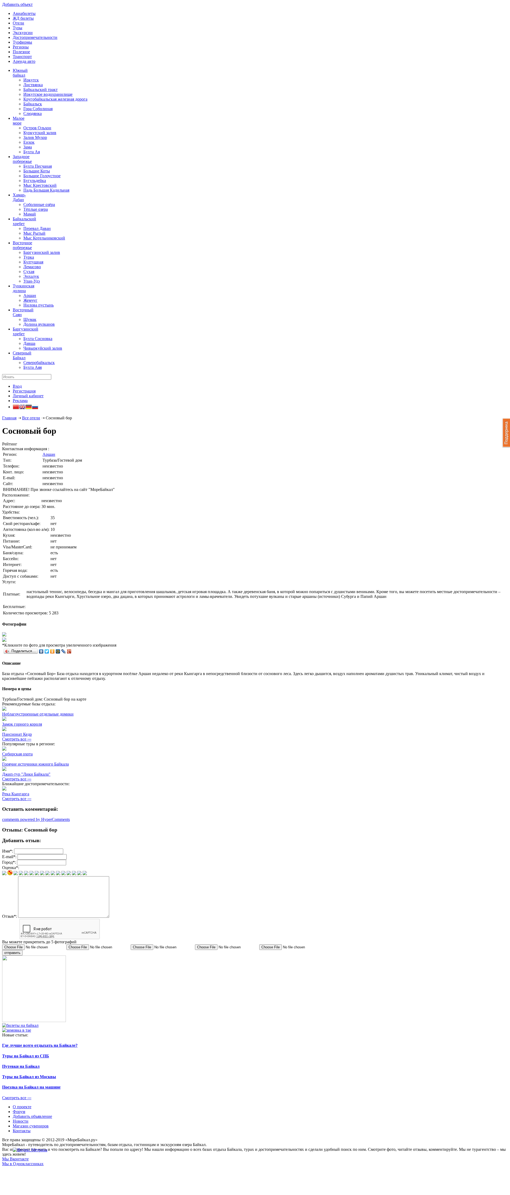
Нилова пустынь (38, 305)
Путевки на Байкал (21, 1066)
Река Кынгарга (15, 794)
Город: (9, 862)
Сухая (28, 271)
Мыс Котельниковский (44, 238)
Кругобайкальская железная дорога (55, 99)
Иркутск (31, 80)
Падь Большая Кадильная (46, 190)
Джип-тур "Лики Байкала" (26, 774)
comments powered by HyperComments (36, 819)
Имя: (7, 851)
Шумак (29, 319)
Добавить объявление (32, 1116)
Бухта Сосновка (37, 338)
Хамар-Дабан (19, 197)
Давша (29, 343)
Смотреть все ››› (16, 739)
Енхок (29, 142)
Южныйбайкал (20, 72)
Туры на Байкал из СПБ (25, 1056)
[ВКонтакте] (41, 651)
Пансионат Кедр (17, 734)
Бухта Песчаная (37, 166)
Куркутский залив (39, 132)
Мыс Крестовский (40, 185)
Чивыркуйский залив (42, 348)
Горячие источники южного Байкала (35, 764)
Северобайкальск (39, 362)
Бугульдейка (34, 180)
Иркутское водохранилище (48, 94)
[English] (22, 407)
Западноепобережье (22, 159)
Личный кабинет (28, 396)
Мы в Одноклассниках (23, 1163)
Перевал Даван (37, 228)
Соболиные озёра (39, 204)
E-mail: (9, 856)
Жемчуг (30, 300)
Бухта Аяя (32, 367)
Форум (19, 1111)
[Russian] (35, 407)
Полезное (21, 51)
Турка (28, 257)
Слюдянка (32, 113)
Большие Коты (36, 171)
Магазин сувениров (31, 1126)
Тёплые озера (35, 209)
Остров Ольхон (37, 128)
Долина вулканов (39, 324)
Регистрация (24, 391)
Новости (20, 1121)
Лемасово (32, 266)
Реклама (20, 400)
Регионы (21, 47)
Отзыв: (9, 916)
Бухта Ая (31, 152)
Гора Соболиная (38, 108)
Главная (9, 418)
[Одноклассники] (52, 651)
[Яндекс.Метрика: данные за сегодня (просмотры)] (30, 1150)
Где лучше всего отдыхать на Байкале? (40, 1045)
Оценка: (10, 867)
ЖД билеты (23, 18)
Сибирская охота (17, 754)
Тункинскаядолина (23, 288)
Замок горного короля (22, 724)
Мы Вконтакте (15, 1159)
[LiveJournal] (63, 651)
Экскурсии (23, 32)
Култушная (33, 262)
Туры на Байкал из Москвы (29, 1076)
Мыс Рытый (34, 233)
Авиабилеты (24, 13)
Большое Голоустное (42, 175)
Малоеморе (18, 120)
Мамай (29, 214)
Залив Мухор (35, 137)
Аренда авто (24, 61)
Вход (17, 386)
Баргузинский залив (41, 252)
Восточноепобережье (22, 245)
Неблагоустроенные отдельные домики (38, 714)
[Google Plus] (69, 651)
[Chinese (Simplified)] (16, 407)
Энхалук (31, 276)
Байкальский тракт (40, 89)
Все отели (31, 418)
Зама (27, 147)
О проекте (22, 1107)
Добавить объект (17, 4)
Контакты (22, 1130)
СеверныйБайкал (22, 355)
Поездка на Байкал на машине (31, 1087)
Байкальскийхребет (24, 221)
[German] (29, 407)
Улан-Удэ (31, 281)
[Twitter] (47, 651)
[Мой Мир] (58, 651)
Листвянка (33, 84)
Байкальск (32, 104)
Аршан (29, 295)
